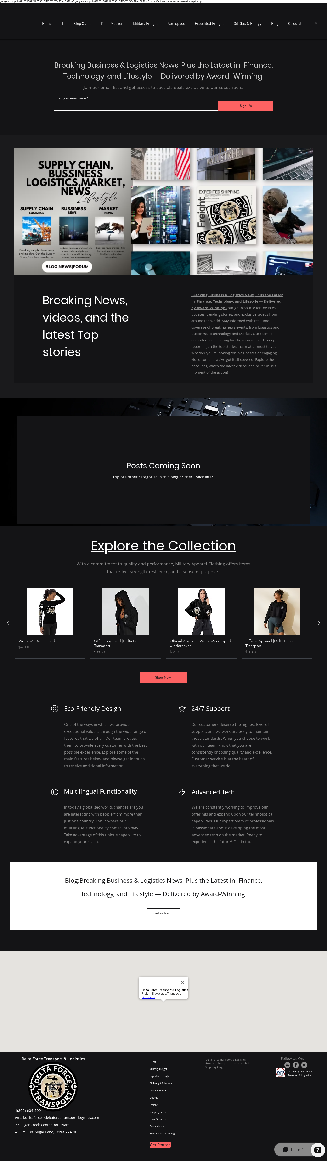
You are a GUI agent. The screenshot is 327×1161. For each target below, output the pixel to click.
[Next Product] (319, 623)
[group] (163, 623)
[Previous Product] (8, 623)
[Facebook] (296, 1065)
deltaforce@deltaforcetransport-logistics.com (62, 1117)
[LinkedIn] (287, 1065)
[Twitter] (304, 1065)
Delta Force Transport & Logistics (53, 1058)
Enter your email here (70, 98)
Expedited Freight (160, 1076)
